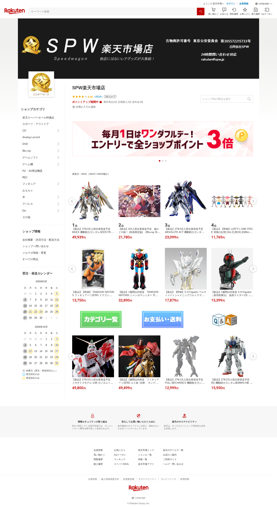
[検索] (200, 11)
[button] (263, 4)
